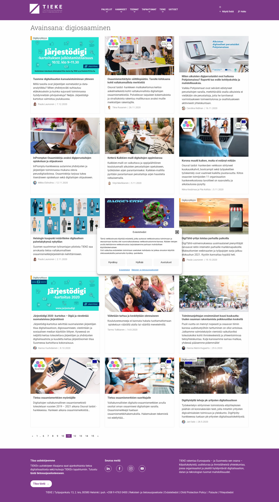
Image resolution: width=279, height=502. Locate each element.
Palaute (213, 492)
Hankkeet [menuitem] (121, 9)
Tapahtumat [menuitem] (149, 9)
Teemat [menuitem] (134, 9)
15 (92, 436)
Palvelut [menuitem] (106, 9)
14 (86, 436)
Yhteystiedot (226, 492)
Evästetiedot (124, 270)
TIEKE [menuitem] (163, 9)
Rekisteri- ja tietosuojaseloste (145, 492)
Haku (242, 11)
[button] (177, 232)
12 (74, 436)
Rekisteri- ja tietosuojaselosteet (145, 270)
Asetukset (166, 262)
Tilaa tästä (39, 483)
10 (63, 436)
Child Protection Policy (193, 492)
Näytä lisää (226, 11)
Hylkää (139, 262)
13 (80, 436)
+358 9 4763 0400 (117, 492)
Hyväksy (112, 262)
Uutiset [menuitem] (173, 9)
